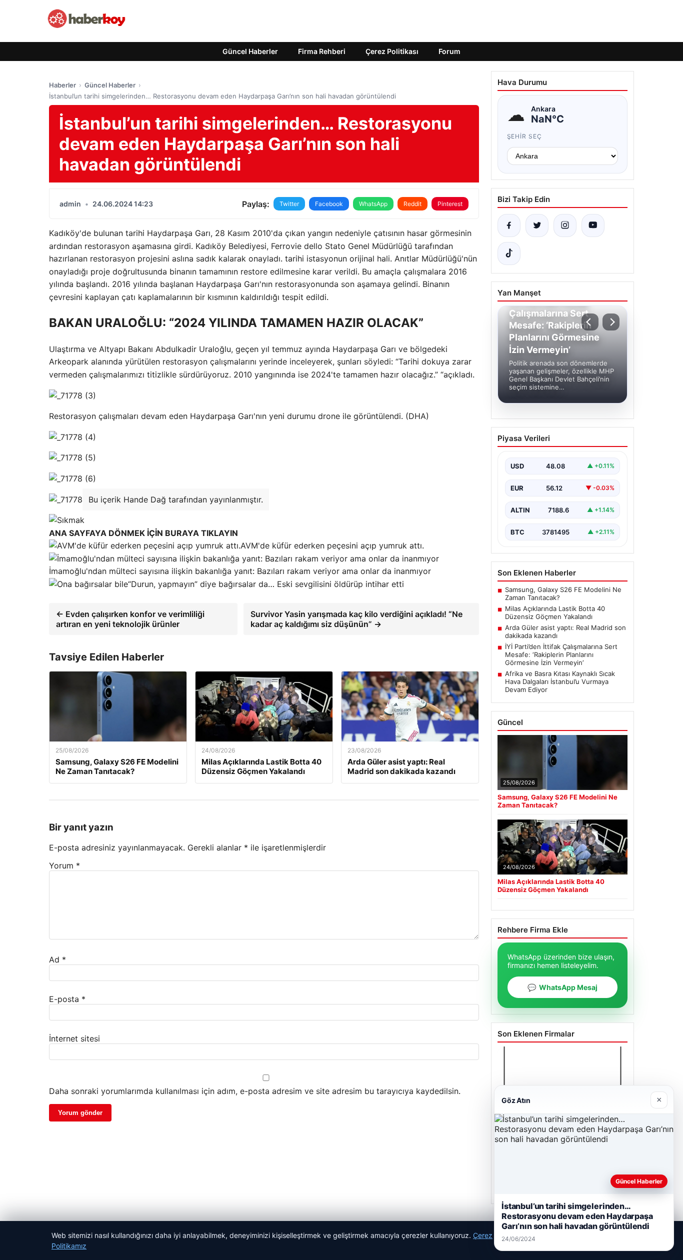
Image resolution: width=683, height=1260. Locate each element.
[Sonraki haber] (611, 322)
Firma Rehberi (322, 51)
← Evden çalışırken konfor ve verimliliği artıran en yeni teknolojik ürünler (130, 619)
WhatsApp (373, 204)
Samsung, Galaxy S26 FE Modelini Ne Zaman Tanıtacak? (563, 594)
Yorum (64, 865)
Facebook (329, 204)
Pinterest (450, 204)
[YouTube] (593, 225)
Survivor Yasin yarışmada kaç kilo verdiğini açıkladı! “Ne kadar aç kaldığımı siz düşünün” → (356, 619)
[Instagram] (565, 225)
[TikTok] (509, 253)
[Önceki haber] (590, 322)
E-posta (67, 999)
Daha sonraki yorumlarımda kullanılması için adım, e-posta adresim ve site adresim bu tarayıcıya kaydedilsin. (254, 1091)
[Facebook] (509, 225)
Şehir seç (524, 136)
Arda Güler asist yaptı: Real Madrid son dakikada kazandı (565, 632)
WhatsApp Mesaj (563, 987)
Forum (449, 51)
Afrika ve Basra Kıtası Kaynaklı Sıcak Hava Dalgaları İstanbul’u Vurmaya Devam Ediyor (560, 682)
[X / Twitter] (537, 225)
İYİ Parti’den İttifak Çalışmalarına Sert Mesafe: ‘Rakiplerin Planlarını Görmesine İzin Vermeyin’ (561, 654)
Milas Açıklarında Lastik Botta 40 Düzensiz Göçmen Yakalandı (555, 612)
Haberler (62, 85)
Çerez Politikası (392, 51)
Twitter (289, 204)
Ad (57, 959)
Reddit (413, 204)
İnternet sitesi (74, 1039)
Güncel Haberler (250, 51)
